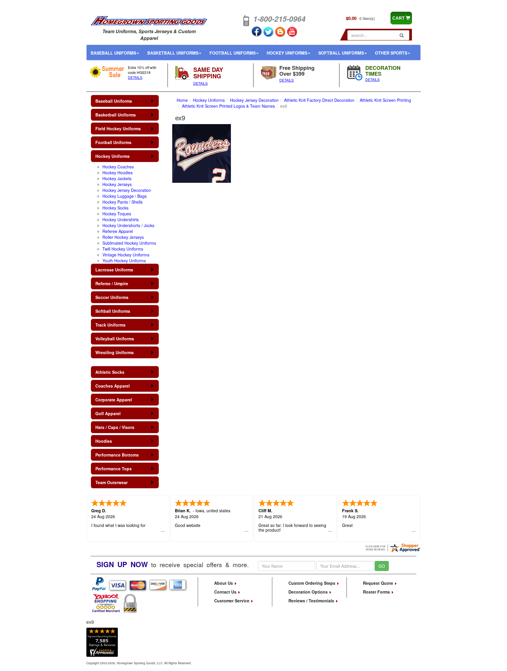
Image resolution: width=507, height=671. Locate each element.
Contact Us (226, 592)
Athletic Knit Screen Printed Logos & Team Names (228, 106)
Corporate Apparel (113, 400)
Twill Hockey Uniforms (122, 249)
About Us (224, 583)
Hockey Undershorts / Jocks (128, 225)
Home (182, 100)
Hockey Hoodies (117, 172)
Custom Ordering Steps (312, 583)
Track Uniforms (110, 325)
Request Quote (378, 583)
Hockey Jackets (116, 178)
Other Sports (391, 53)
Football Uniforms (232, 53)
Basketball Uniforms (172, 53)
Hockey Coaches (118, 167)
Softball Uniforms (341, 53)
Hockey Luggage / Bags (124, 196)
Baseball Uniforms (113, 53)
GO (381, 566)
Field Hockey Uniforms (118, 128)
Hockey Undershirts (120, 219)
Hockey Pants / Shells (122, 202)
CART (399, 18)
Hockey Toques (116, 214)
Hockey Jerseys (117, 184)
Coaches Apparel (112, 386)
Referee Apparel (117, 231)
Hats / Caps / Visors (114, 427)
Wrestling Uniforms (114, 352)
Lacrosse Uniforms (114, 270)
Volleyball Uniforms (114, 339)
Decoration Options (308, 592)
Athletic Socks (109, 372)
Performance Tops (113, 468)
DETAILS (135, 77)
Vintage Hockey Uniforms (125, 255)
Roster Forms (377, 592)
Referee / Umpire (111, 283)
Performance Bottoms (117, 455)
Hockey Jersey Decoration (126, 190)
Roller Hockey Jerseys (123, 237)
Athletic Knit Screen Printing (385, 100)
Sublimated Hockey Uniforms (129, 243)
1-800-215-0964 (279, 18)
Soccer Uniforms (112, 297)
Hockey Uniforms (287, 53)
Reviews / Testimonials (311, 601)
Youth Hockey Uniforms (124, 260)
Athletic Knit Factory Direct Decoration (319, 100)
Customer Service (232, 601)
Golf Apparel (108, 413)
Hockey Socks (115, 208)
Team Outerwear (111, 482)
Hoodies (103, 441)
